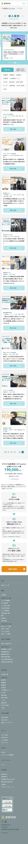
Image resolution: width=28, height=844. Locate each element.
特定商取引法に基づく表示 (8, 779)
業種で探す (7, 70)
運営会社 (3, 774)
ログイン (3, 764)
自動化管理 (4, 621)
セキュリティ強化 (5, 631)
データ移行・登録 (5, 605)
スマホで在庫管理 (5, 600)
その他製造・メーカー (6, 690)
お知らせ (3, 752)
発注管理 (3, 618)
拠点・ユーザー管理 (6, 626)
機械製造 (3, 682)
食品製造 (3, 680)
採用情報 (3, 776)
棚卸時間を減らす (5, 654)
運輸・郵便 (3, 703)
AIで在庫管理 (4, 603)
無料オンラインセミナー (7, 722)
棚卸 (2, 615)
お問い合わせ (4, 737)
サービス (3, 700)
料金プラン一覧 (5, 585)
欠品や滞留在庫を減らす (7, 659)
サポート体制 (4, 735)
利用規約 (3, 784)
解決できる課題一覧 (6, 643)
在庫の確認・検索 (5, 613)
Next (22, 452)
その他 (3, 708)
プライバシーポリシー (6, 787)
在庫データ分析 (5, 629)
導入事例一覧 (4, 674)
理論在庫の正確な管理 (7, 662)
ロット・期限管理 (5, 610)
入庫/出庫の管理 (5, 608)
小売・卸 (3, 692)
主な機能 (3, 595)
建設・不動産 (4, 697)
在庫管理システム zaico (8, 8)
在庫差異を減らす (5, 652)
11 (19, 452)
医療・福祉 (3, 695)
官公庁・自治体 (5, 705)
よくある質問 (4, 740)
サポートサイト (4, 742)
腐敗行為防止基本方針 (7, 782)
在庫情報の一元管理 (6, 649)
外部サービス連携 (5, 634)
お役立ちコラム (5, 720)
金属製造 (3, 685)
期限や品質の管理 (5, 657)
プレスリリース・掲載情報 (7, 755)
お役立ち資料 (4, 717)
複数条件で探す (20, 69)
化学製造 (3, 687)
